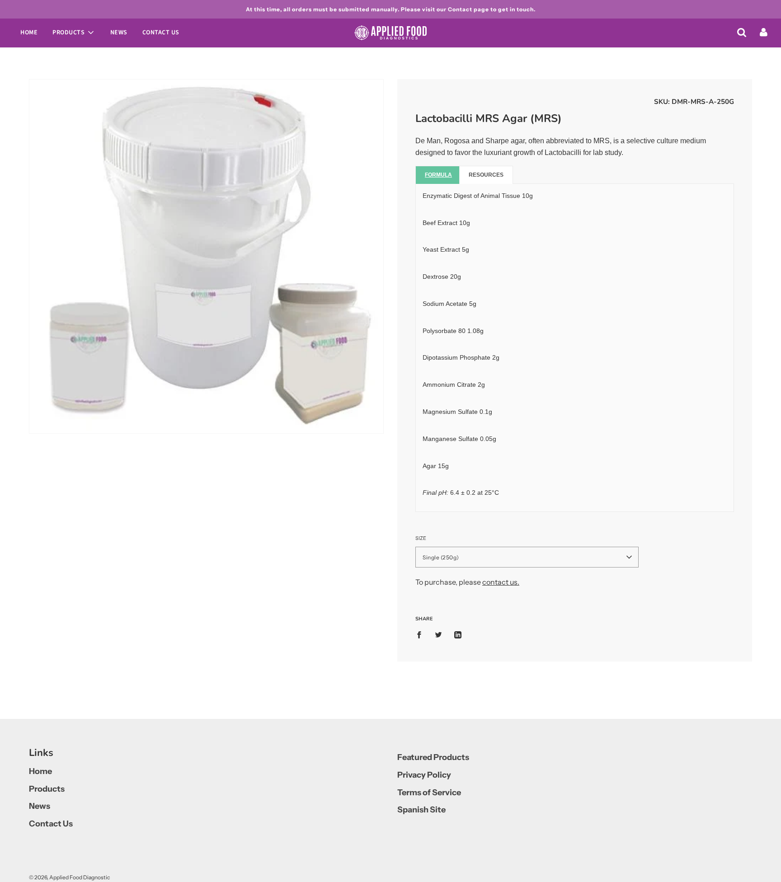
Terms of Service (429, 793)
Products (47, 789)
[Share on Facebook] (421, 634)
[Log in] (763, 32)
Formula (438, 175)
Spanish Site (421, 810)
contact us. (500, 581)
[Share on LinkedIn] (458, 634)
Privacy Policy (424, 775)
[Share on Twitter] (438, 634)
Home (29, 32)
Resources (486, 175)
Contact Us (160, 32)
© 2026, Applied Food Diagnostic (69, 877)
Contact (460, 9)
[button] (527, 557)
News (118, 32)
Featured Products (433, 757)
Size (420, 538)
